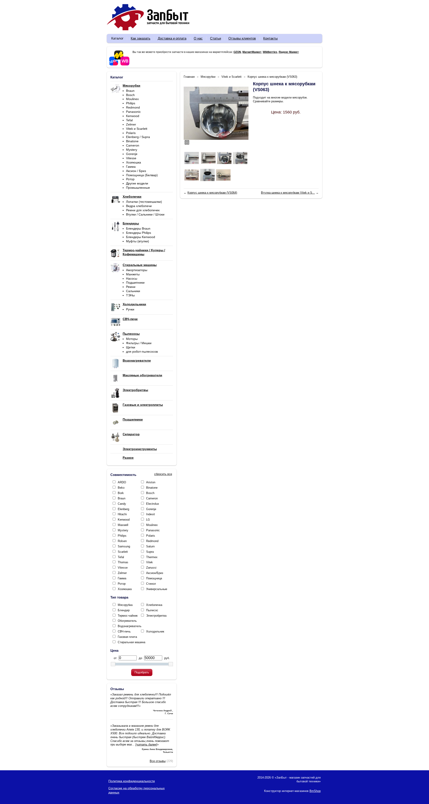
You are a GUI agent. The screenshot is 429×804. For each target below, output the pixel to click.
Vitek (149, 562)
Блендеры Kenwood (140, 237)
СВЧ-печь (124, 631)
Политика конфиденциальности (131, 781)
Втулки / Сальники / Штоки (145, 214)
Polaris (131, 133)
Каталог (117, 38)
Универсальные (156, 589)
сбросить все (163, 474)
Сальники (133, 291)
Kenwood (132, 116)
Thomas (123, 562)
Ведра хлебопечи (139, 206)
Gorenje (131, 154)
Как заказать (140, 38)
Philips (130, 103)
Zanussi (151, 567)
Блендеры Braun (138, 228)
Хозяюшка (133, 162)
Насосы (131, 278)
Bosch (130, 95)
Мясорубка (125, 605)
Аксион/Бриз (154, 573)
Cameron (132, 145)
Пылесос (152, 610)
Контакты (270, 38)
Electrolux (152, 503)
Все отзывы (158, 761)
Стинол (151, 583)
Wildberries (270, 52)
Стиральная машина (131, 642)
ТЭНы (130, 295)
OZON (237, 52)
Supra (150, 551)
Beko (121, 487)
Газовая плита (127, 637)
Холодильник (155, 631)
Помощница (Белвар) (142, 175)
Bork (121, 493)
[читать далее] (146, 744)
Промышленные (138, 187)
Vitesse (131, 158)
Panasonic (133, 111)
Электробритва (156, 615)
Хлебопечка (154, 605)
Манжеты (133, 274)
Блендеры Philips (138, 232)
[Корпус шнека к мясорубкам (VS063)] (216, 113)
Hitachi (122, 514)
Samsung (124, 546)
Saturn (150, 546)
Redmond (133, 107)
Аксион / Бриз (136, 171)
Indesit (150, 514)
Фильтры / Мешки (138, 343)
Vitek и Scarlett (136, 128)
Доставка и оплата (172, 38)
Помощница (154, 578)
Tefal (129, 120)
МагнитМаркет (251, 52)
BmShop (315, 791)
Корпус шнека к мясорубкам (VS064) (212, 192)
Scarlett (123, 551)
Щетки (130, 347)
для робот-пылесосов (142, 351)
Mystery (131, 149)
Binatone (132, 141)
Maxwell (123, 525)
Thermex (152, 557)
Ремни (130, 287)
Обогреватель (127, 620)
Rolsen (122, 541)
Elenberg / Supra (138, 137)
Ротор (130, 179)
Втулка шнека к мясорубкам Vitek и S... (288, 192)
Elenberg (123, 509)
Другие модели (137, 183)
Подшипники (135, 282)
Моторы (132, 339)
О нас (198, 38)
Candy (122, 503)
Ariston (150, 482)
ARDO (122, 482)
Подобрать (142, 672)
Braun (130, 90)
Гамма (131, 166)
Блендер (124, 610)
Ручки (130, 309)
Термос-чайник (128, 615)
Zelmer (131, 124)
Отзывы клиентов (242, 38)
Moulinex (132, 99)
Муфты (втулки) (137, 241)
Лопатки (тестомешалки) (144, 201)
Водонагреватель (129, 626)
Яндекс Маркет (289, 52)
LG (148, 519)
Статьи (215, 38)
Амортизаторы (136, 270)
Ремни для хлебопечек (143, 210)
